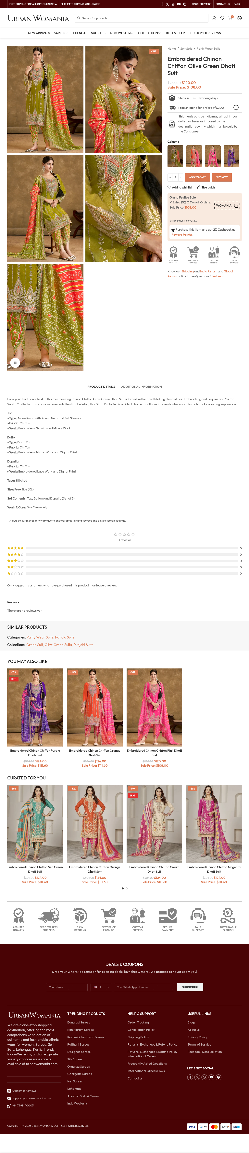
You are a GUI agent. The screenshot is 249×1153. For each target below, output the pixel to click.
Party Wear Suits (208, 48)
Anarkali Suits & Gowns (83, 1096)
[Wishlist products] (222, 18)
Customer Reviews (23, 1090)
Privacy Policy (197, 1037)
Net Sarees (75, 1081)
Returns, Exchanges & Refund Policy (152, 1044)
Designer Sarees (79, 1052)
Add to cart (197, 177)
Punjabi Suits (83, 644)
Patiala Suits (64, 637)
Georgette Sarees (79, 1074)
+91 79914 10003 (22, 1105)
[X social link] (167, 4)
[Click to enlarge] (15, 363)
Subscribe (190, 987)
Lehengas (74, 1089)
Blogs (191, 1022)
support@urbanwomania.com (31, 1098)
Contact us (135, 1078)
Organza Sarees (78, 1066)
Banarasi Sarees (78, 1022)
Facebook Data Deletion (205, 1052)
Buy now (222, 177)
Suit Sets (186, 48)
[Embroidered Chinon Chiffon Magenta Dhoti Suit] (214, 824)
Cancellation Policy (141, 1030)
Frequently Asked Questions (147, 1063)
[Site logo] (38, 18)
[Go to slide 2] (127, 888)
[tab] (101, 385)
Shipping (187, 271)
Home (172, 48)
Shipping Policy (138, 1037)
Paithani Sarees (78, 1044)
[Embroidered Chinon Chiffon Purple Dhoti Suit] (35, 707)
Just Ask (217, 276)
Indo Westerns (77, 1103)
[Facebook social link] (162, 4)
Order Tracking (138, 1022)
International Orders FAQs (146, 1071)
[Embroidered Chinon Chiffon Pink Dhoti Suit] (154, 707)
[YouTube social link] (179, 4)
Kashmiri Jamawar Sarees (85, 1037)
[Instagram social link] (173, 4)
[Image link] (34, 1015)
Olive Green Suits (58, 644)
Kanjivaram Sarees (80, 1030)
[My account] (214, 18)
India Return (208, 271)
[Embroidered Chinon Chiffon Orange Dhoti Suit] (95, 707)
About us (194, 1030)
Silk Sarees (74, 1059)
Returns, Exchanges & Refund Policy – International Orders (154, 1054)
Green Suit (34, 644)
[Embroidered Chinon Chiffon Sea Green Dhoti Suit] (35, 824)
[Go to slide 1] (123, 888)
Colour (173, 142)
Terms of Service (199, 1044)
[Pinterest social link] (185, 4)
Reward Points (181, 235)
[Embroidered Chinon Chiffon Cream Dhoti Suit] (154, 824)
